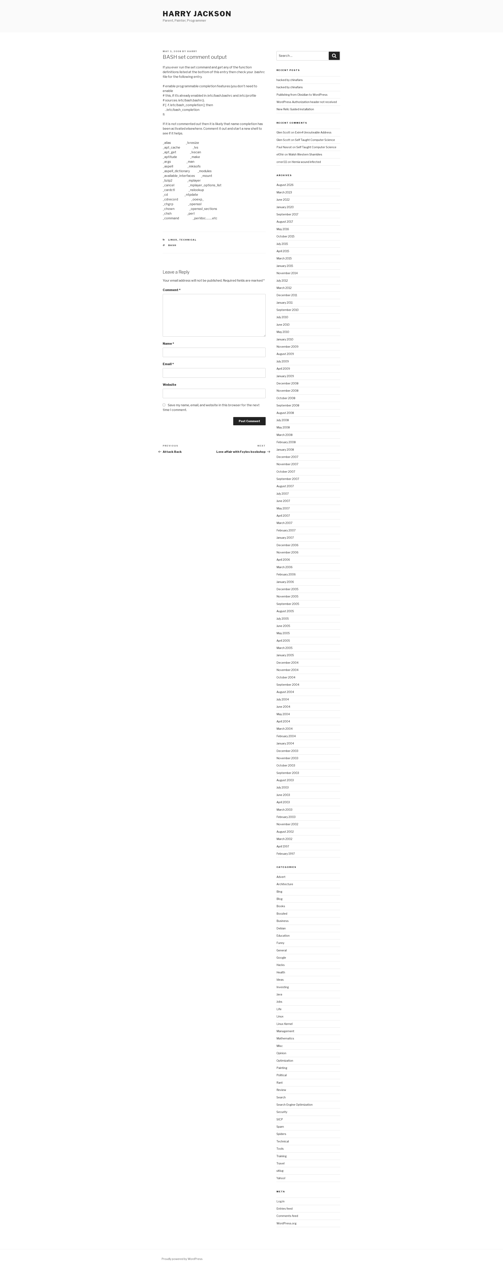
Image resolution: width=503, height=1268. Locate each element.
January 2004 (285, 743)
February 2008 (286, 442)
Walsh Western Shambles (305, 154)
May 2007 (283, 508)
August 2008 (285, 412)
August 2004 (285, 692)
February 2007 (286, 530)
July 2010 (282, 317)
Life (279, 1009)
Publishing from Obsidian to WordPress (302, 94)
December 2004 (287, 662)
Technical (188, 239)
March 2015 (284, 258)
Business (282, 921)
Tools (280, 1148)
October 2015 (285, 236)
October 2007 (285, 471)
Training (281, 1156)
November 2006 (287, 552)
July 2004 (282, 699)
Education (283, 935)
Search (281, 1097)
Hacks (280, 965)
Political (281, 1075)
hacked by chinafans (289, 80)
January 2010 (284, 339)
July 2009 (282, 361)
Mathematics (285, 1038)
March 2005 (284, 648)
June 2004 (283, 706)
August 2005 (285, 611)
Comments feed (287, 1215)
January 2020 (285, 207)
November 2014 (287, 273)
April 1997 (282, 846)
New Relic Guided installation (295, 109)
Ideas (280, 979)
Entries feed (284, 1208)
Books (280, 906)
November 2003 (287, 758)
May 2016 (282, 229)
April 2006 (283, 559)
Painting (281, 1068)
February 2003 (286, 817)
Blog (279, 898)
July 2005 (282, 618)
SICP (279, 1119)
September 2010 (287, 309)
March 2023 (284, 192)
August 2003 (285, 780)
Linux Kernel (284, 1023)
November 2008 (287, 390)
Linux (172, 239)
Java (279, 994)
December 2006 (287, 545)
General (281, 950)
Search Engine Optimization (294, 1104)
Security (281, 1112)
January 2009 (285, 376)
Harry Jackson (197, 13)
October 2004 (285, 677)
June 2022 (283, 199)
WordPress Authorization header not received (306, 102)
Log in (280, 1201)
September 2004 (287, 684)
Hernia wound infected (306, 162)
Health (280, 972)
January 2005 (285, 655)
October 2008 (285, 398)
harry (192, 51)
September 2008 (287, 405)
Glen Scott (283, 132)
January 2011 (284, 302)
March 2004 (284, 728)
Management (285, 1031)
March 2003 (284, 809)
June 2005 (283, 626)
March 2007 (284, 523)
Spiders (281, 1134)
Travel (280, 1163)
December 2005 (287, 589)
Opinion (281, 1053)
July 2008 (282, 420)
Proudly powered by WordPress (182, 1259)
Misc (279, 1045)
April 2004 (283, 721)
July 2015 (282, 243)
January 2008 (285, 449)
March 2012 (284, 287)
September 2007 (287, 479)
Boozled (281, 913)
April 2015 (282, 251)
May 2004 (283, 714)
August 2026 (285, 185)
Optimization (284, 1060)
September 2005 (287, 604)
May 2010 (282, 332)
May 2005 (283, 633)
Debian (281, 928)
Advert (280, 876)
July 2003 (282, 787)
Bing (279, 891)
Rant (279, 1082)
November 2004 (287, 670)
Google (281, 957)
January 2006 (285, 581)
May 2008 (283, 427)
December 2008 (287, 383)
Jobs (279, 1001)
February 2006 (286, 574)
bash (172, 245)
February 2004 (286, 736)
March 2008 (284, 434)
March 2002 (284, 839)
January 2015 (284, 265)
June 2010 (283, 324)
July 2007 (282, 493)
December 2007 (287, 457)
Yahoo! (280, 1178)
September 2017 (287, 214)
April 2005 (283, 640)
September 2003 (287, 773)
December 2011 (286, 295)
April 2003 (283, 802)
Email (168, 364)
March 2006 (284, 567)
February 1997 (285, 853)
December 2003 (287, 751)
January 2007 (285, 537)
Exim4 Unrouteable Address (313, 132)
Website (169, 385)
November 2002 (287, 824)
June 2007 (283, 501)
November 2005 (287, 596)
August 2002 (285, 831)
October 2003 (285, 765)
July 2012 (282, 280)
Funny (280, 943)
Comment (172, 290)
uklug (280, 1170)
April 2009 (283, 368)
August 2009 (285, 354)
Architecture (284, 884)
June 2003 (283, 795)
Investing (282, 987)
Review (281, 1090)
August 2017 (284, 221)
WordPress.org (286, 1223)
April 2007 (283, 515)
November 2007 (287, 464)
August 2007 (285, 486)
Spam (280, 1126)
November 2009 (287, 346)
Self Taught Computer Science (315, 140)
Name (168, 343)
